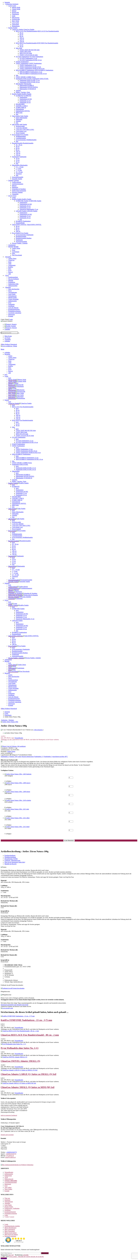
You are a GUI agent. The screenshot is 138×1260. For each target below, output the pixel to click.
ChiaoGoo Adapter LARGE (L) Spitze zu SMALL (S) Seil (28, 1074)
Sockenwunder (20, 126)
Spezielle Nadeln (17, 179)
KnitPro (10, 267)
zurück (10, 356)
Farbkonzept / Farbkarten (12, 1208)
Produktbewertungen (14, 311)
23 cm (21, 45)
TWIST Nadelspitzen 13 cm (28, 65)
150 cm (22, 41)
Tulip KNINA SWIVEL (19, 224)
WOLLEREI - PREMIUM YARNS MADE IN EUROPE (26, 1256)
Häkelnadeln (19, 84)
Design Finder (9, 1207)
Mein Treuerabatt (10, 1231)
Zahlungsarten (12, 301)
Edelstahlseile (20, 109)
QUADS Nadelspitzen (22, 56)
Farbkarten (11, 304)
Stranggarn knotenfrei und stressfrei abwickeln (14, 1005)
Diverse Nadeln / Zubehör (20, 243)
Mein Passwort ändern (11, 1234)
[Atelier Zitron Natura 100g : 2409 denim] (17, 791)
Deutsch (14, 324)
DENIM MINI (20, 104)
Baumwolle (15, 12)
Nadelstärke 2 (5, 756)
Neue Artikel (8, 1189)
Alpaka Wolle (16, 9)
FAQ (9, 302)
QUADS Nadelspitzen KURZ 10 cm (31, 60)
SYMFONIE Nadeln (22, 201)
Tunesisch (19, 173)
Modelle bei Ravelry (11, 864)
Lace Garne (15, 22)
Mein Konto (8, 336)
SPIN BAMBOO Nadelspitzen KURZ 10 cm (33, 73)
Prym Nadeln (16, 134)
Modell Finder (12, 297)
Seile (17, 48)
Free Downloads (17, 255)
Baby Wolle (15, 21)
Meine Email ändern (11, 1233)
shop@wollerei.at (10, 1157)
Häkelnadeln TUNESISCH (28, 89)
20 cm (17, 162)
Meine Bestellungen (10, 1228)
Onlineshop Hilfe (13, 284)
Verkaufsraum (12, 296)
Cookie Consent (9, 1217)
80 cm (21, 36)
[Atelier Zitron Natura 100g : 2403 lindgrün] (18, 774)
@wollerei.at (10, 1155)
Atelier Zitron (16, 248)
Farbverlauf (15, 24)
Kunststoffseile (20, 223)
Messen (14, 185)
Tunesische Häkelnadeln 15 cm (29, 209)
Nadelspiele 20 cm (25, 102)
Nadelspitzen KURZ (26, 99)
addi (9, 274)
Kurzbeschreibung (10, 855)
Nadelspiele (15, 157)
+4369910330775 (11, 1152)
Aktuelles (7, 1203)
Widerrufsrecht (9, 1179)
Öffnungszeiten (12, 285)
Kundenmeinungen (14, 309)
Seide (13, 16)
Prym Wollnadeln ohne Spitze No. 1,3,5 (19, 1048)
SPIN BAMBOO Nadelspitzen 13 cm (31, 72)
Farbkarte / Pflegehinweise (12, 860)
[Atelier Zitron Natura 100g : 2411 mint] (17, 809)
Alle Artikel (8, 1187)
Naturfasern (15, 14)
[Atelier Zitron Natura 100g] (9, 722)
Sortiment (7, 1200)
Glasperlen (15, 194)
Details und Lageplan (7, 1134)
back (6, 374)
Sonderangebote (13, 277)
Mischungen (15, 17)
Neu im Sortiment (13, 279)
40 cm (21, 33)
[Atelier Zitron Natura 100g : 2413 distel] (17, 826)
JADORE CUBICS (22, 106)
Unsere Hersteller (13, 299)
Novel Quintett (20, 133)
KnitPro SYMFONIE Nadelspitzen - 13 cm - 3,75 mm (26, 1020)
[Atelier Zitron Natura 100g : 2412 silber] (17, 818)
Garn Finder (11, 294)
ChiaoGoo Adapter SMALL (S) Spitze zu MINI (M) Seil (27, 1087)
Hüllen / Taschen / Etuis (23, 92)
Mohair (14, 11)
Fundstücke (11, 282)
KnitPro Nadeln (16, 94)
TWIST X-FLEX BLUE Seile (29, 55)
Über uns (7, 1198)
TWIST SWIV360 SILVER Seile (30, 50)
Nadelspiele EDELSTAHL (24, 78)
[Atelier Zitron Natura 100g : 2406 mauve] (17, 783)
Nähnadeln (19, 119)
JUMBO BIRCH (21, 107)
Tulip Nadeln (16, 116)
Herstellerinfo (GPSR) (11, 859)
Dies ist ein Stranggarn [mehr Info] (15, 862)
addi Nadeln (15, 124)
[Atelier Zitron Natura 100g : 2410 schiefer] (18, 800)
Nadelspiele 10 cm (25, 206)
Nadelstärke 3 (48, 756)
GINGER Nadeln (21, 211)
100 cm (22, 38)
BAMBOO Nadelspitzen (23, 221)
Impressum (11, 314)
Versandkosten (12, 292)
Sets (17, 75)
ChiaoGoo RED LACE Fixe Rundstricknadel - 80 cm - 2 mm (30, 1035)
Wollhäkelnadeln (21, 136)
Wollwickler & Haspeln (19, 190)
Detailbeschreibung (10, 857)
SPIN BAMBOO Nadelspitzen (25, 70)
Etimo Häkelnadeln (21, 117)
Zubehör (18, 90)
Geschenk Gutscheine (14, 313)
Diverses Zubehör (17, 192)
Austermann (15, 252)
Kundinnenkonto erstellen (12, 1226)
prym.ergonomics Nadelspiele (24, 235)
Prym (9, 270)
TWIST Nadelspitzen (22, 63)
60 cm (21, 34)
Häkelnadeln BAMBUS (27, 85)
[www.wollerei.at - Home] (9, 346)
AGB (6, 1177)
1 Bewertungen (38, 730)
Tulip (9, 263)
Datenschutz (8, 1175)
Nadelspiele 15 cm (25, 101)
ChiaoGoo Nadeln (17, 29)
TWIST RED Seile (25, 51)
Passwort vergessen (10, 1236)
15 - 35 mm (19, 172)
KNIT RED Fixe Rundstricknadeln (26, 43)
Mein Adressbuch (10, 1229)
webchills (25, 1255)
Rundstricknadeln (17, 143)
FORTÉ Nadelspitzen (22, 61)
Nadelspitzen (23, 97)
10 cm (17, 158)
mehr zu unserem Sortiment (9, 1115)
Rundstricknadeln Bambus (23, 238)
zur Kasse (7, 338)
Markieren (15, 187)
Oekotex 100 (13, 756)
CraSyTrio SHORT (21, 128)
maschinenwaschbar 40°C (60, 756)
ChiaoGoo (11, 260)
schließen (7, 329)
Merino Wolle (16, 7)
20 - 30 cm (19, 145)
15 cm (17, 160)
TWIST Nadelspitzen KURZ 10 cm (30, 67)
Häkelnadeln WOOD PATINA (29, 87)
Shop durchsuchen (13, 289)
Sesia (13, 250)
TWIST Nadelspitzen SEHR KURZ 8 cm (32, 68)
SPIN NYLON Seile (26, 53)
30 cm (21, 46)
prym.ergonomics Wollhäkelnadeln (26, 140)
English (13, 326)
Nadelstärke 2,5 (38, 756)
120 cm (22, 39)
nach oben (4, 1258)
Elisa (13, 253)
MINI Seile (19, 112)
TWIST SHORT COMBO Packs (26, 77)
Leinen (19, 756)
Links (6, 1215)
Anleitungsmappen (17, 184)
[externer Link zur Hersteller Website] (7, 744)
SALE (10, 196)
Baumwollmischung (28, 756)
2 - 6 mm (18, 168)
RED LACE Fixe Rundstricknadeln (26, 31)
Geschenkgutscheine (11, 1182)
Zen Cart (11, 1255)
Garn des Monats (13, 307)
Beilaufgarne (16, 26)
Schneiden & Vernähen (19, 189)
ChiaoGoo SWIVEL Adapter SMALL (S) (20, 1061)
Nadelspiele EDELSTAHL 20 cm (30, 82)
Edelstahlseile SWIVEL (23, 111)
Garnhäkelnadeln (21, 138)
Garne (10, 6)
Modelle (10, 246)
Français (14, 327)
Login (11, 319)
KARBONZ (19, 95)
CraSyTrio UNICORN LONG (25, 129)
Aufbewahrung (16, 182)
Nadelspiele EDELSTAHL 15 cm (30, 80)
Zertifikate (11, 306)
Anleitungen (12, 245)
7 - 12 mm (19, 170)
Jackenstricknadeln (17, 177)
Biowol (10, 272)
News (10, 291)
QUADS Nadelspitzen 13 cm (28, 58)
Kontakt (10, 316)
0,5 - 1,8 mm (19, 167)
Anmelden (8, 339)
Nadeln (10, 28)
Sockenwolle (16, 19)
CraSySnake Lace (21, 131)
